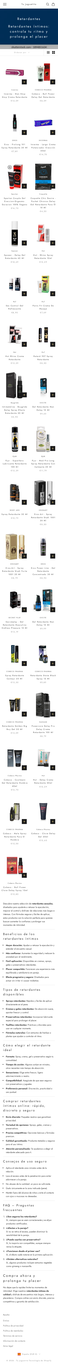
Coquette (43, 194)
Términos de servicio (12, 1335)
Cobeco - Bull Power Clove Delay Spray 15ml (15, 889)
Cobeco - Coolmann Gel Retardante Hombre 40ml (15, 783)
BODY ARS (14, 510)
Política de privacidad (13, 1325)
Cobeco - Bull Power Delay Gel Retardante (43, 95)
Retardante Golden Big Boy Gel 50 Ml (14, 728)
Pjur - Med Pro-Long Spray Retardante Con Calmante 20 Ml (43, 463)
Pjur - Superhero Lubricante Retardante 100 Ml (15, 463)
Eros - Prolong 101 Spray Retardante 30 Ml (15, 146)
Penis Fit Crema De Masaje (43, 307)
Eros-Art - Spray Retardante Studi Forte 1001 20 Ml (14, 571)
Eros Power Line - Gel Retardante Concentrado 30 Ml (43, 571)
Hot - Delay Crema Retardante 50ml (43, 781)
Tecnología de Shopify (40, 1360)
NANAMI (43, 722)
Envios (6, 1320)
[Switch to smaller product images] (53, 52)
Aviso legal (8, 1345)
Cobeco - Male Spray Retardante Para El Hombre (14, 836)
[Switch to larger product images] (48, 52)
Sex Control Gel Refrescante (15, 307)
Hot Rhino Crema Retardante (14, 358)
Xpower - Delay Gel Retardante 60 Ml (15, 257)
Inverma (14, 90)
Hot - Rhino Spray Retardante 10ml (43, 257)
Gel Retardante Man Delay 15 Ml (43, 408)
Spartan (14, 194)
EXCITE (43, 403)
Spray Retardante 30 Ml (15, 514)
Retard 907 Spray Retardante (43, 358)
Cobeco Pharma (15, 775)
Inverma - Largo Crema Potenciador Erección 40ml (43, 147)
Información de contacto (14, 1340)
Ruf (14, 301)
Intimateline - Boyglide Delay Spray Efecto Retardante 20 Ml (14, 410)
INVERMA (43, 140)
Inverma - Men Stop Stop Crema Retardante (14, 95)
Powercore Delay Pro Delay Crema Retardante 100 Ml (43, 729)
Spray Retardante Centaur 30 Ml (14, 677)
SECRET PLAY (15, 617)
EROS (14, 140)
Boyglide (15, 403)
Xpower (14, 251)
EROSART (43, 510)
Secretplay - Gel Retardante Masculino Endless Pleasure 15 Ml (15, 625)
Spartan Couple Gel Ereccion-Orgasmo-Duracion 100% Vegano (14, 201)
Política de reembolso (13, 1330)
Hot (43, 251)
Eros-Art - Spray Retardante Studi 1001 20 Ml (43, 517)
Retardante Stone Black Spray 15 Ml (43, 677)
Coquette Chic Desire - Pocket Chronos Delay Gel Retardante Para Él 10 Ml (43, 203)
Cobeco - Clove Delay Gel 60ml (43, 835)
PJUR (15, 456)
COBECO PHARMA (43, 90)
